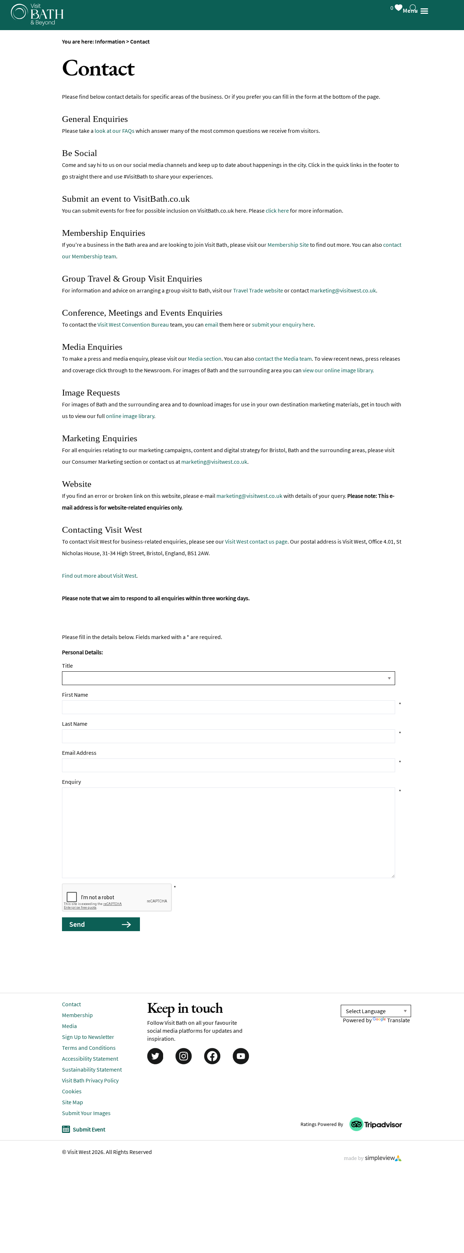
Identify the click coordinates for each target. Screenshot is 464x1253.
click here (277, 210)
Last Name (74, 723)
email (211, 324)
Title (67, 665)
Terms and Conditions (89, 1047)
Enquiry (71, 781)
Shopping (22, 92)
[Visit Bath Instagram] (183, 1055)
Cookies (72, 1091)
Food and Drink (30, 70)
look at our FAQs (114, 130)
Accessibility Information (45, 179)
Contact (71, 1004)
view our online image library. (338, 370)
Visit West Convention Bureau (133, 324)
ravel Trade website (259, 290)
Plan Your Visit (29, 114)
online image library (130, 415)
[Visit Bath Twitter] (154, 1055)
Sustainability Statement (92, 1069)
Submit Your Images (86, 1113)
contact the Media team (283, 358)
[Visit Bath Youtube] (242, 1055)
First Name (75, 694)
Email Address (79, 752)
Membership (77, 1015)
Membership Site (288, 244)
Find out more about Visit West (99, 575)
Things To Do (27, 27)
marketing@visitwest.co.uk (343, 290)
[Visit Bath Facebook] (212, 1055)
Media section (204, 358)
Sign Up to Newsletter (40, 201)
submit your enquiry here (283, 324)
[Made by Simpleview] (373, 1159)
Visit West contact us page (256, 541)
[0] (405, 6)
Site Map (72, 1102)
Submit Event (89, 1129)
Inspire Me (23, 135)
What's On (23, 48)
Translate (398, 1020)
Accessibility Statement (90, 1058)
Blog (14, 157)
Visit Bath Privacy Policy (90, 1080)
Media (69, 1025)
